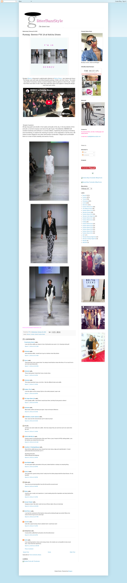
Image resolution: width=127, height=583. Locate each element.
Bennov (29, 78)
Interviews (85, 204)
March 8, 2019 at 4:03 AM (31, 411)
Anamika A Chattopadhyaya (31, 447)
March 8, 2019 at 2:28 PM (31, 477)
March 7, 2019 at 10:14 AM (31, 355)
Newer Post (26, 552)
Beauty (84, 195)
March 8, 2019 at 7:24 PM (31, 497)
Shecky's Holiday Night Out (89, 238)
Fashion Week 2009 (88, 214)
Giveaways (85, 201)
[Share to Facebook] (58, 332)
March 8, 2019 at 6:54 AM (31, 421)
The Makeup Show (87, 208)
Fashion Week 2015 (88, 223)
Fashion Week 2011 (88, 233)
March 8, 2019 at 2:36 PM (31, 486)
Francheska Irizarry (29, 342)
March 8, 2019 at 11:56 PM (31, 506)
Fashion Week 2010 (88, 206)
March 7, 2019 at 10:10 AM (31, 346)
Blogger (70, 571)
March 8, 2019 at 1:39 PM (31, 457)
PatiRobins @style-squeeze (31, 416)
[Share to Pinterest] (60, 332)
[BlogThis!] (54, 332)
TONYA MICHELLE (29, 436)
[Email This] (52, 332)
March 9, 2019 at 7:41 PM (31, 526)
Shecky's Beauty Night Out (89, 237)
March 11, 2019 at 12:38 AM (32, 545)
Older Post (72, 552)
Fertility (84, 221)
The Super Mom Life (29, 398)
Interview (85, 242)
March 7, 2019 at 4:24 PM (31, 375)
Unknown (26, 351)
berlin (25, 540)
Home (49, 552)
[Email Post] (49, 332)
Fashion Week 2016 (88, 227)
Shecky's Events (87, 212)
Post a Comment (29, 549)
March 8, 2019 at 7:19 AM (31, 431)
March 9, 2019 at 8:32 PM (31, 535)
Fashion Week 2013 (88, 220)
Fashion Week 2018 (88, 229)
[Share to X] (56, 332)
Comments (86, 155)
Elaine (26, 491)
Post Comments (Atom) (35, 554)
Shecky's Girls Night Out (89, 216)
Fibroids (85, 240)
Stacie (26, 360)
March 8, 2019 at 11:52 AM (31, 442)
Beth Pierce (27, 511)
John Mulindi (27, 462)
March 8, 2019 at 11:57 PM (31, 516)
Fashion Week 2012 (88, 231)
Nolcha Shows (58, 78)
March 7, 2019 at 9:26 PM (31, 393)
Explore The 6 (28, 389)
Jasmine (26, 521)
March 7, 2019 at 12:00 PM (31, 366)
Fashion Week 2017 (88, 218)
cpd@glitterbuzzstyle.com (94, 136)
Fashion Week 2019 (88, 225)
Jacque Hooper (28, 502)
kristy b (26, 471)
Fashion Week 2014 (88, 210)
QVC (84, 235)
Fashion (32, 334)
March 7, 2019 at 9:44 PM (31, 402)
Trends (84, 199)
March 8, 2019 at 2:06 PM (31, 466)
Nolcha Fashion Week (40, 334)
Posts (84, 152)
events (84, 203)
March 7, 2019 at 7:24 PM (31, 384)
